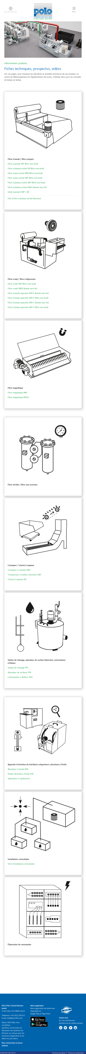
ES (16, 12)
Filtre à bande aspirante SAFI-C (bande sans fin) (28, 302)
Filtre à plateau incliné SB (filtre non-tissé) (26, 168)
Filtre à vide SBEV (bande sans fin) (22, 288)
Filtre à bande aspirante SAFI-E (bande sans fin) (28, 293)
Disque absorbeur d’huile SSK (20, 774)
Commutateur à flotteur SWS (20, 677)
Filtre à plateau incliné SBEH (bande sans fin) (27, 187)
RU (12, 12)
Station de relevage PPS (18, 668)
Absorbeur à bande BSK (18, 769)
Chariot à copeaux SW (17, 579)
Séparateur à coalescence (19, 778)
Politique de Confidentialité (76, 1053)
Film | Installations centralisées (21, 864)
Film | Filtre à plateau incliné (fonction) (24, 198)
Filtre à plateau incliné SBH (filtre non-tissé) (26, 182)
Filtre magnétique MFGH (18, 397)
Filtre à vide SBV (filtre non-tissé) (22, 284)
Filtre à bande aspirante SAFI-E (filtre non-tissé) (28, 298)
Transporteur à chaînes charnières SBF (24, 574)
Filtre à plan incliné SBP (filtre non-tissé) (25, 178)
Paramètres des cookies (58, 1053)
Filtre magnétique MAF (17, 392)
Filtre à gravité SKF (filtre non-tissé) (23, 164)
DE (5, 12)
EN (9, 12)
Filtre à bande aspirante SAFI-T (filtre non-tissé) (28, 307)
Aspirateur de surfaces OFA (19, 672)
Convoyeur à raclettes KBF (19, 570)
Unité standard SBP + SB (18, 192)
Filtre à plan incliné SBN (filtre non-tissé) (25, 173)
